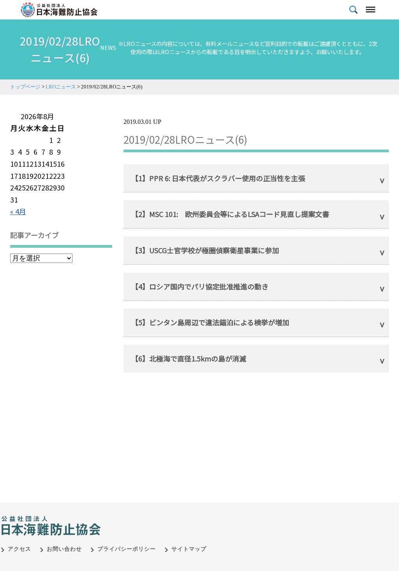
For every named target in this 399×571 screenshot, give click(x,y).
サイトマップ (189, 549)
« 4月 (18, 211)
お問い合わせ (64, 549)
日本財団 (163, 518)
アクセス (19, 549)
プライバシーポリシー (126, 549)
